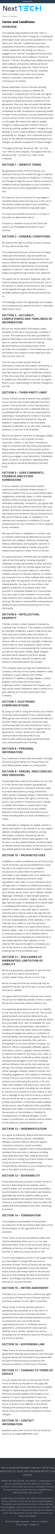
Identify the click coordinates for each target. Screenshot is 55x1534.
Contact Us (34, 1524)
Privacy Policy (22, 1524)
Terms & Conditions (39, 1521)
